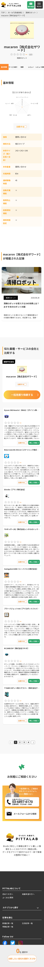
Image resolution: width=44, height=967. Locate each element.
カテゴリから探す (10, 907)
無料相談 (31, 6)
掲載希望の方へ (28, 894)
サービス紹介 (13, 67)
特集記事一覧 (7, 926)
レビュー (31, 67)
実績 (22, 67)
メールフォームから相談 (25, 813)
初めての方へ (7, 894)
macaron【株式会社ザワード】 (13, 15)
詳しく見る (33, 443)
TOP (3, 12)
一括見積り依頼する (22, 395)
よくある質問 (7, 897)
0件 (30, 54)
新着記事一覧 (7, 923)
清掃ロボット (31, 12)
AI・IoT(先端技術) (15, 12)
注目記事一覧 (27, 923)
